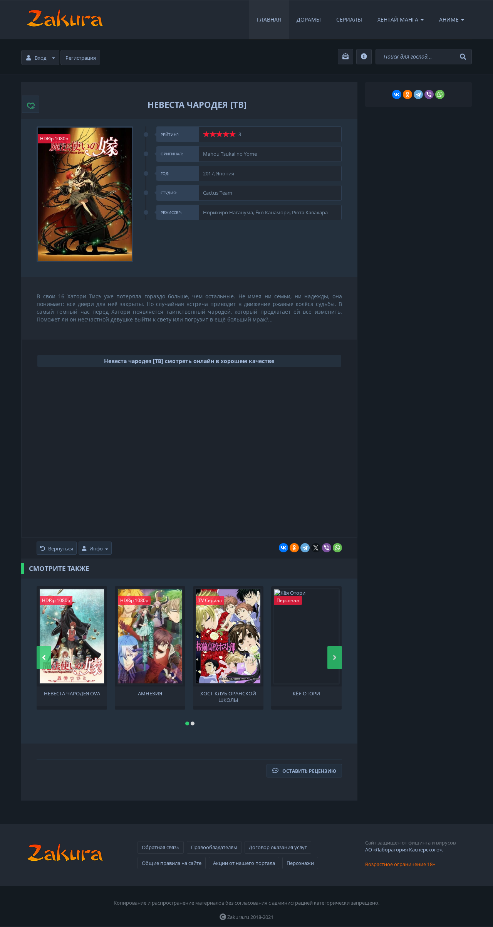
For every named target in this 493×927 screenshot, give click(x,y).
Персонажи (300, 863)
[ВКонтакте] (283, 547)
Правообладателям (214, 847)
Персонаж (288, 600)
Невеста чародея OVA (72, 693)
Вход (40, 57)
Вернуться (60, 548)
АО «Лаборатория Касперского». (404, 849)
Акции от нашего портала (244, 863)
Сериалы (349, 19)
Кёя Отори (306, 693)
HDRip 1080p (54, 138)
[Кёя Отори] (306, 636)
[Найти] (464, 57)
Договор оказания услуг (278, 847)
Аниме (449, 19)
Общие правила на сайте (171, 863)
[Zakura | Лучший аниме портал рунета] (64, 19)
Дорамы (309, 19)
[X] (315, 547)
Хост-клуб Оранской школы (228, 696)
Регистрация (80, 57)
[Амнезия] (150, 636)
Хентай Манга (397, 19)
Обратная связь (160, 847)
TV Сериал (210, 600)
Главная (269, 19)
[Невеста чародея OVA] (72, 636)
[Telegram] (305, 547)
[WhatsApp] (337, 547)
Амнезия (150, 693)
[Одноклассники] (294, 547)
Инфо (96, 548)
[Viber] (326, 547)
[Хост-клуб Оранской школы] (228, 636)
